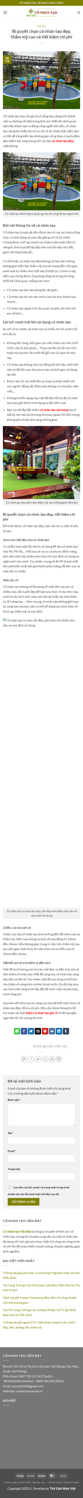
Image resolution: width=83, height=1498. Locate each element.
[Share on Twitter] (31, 1031)
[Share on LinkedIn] (59, 1031)
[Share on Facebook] (24, 1031)
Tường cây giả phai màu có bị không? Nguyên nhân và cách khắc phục (41, 1275)
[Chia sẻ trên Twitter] (38, 1059)
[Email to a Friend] (38, 1031)
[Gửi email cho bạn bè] (45, 1059)
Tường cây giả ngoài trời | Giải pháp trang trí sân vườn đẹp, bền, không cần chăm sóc (39, 1324)
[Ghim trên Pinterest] (52, 1059)
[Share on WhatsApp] (17, 1031)
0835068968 (12, 1381)
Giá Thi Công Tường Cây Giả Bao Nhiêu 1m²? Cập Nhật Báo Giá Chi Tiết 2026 (39, 1312)
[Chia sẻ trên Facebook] (31, 1059)
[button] (5, 12)
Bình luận (14, 1099)
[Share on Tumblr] (66, 1031)
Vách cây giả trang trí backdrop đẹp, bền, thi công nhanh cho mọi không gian (40, 1300)
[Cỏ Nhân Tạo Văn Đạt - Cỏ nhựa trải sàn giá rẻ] (41, 12)
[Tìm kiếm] (78, 12)
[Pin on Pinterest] (45, 1031)
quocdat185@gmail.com (28, 1386)
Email (12, 1151)
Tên (11, 1133)
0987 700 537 (28, 1376)
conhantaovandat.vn (29, 1391)
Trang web (14, 1169)
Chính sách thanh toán (63, 1482)
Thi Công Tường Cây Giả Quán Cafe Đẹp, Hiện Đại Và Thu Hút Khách (41, 1287)
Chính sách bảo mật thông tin (24, 1482)
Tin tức (41, 26)
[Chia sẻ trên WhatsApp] (24, 1059)
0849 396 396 (45, 1381)
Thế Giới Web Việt (63, 1488)
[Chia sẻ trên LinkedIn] (59, 1059)
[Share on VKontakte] (52, 1031)
